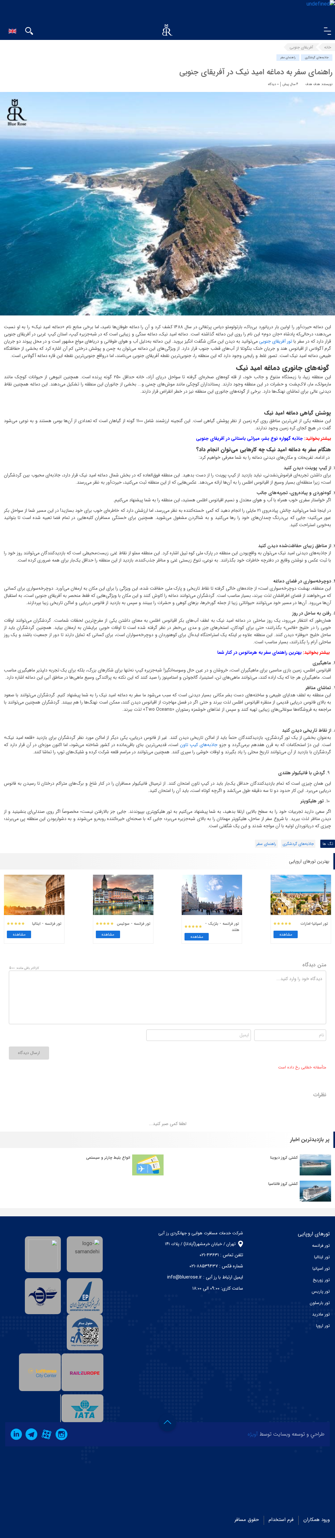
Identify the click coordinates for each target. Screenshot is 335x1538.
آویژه (253, 1434)
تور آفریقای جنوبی (275, 341)
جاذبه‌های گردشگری (316, 57)
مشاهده (285, 934)
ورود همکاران (316, 1520)
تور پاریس (321, 1291)
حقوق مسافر (247, 1520)
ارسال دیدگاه (29, 1052)
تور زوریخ (321, 1280)
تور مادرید (321, 1314)
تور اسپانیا (321, 1268)
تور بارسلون (320, 1302)
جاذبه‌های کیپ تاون (199, 744)
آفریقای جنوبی (301, 47)
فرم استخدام (281, 1520)
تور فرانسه (321, 1245)
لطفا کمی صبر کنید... (167, 1123)
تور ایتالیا (322, 1257)
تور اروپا (323, 1325)
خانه (327, 47)
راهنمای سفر (287, 57)
